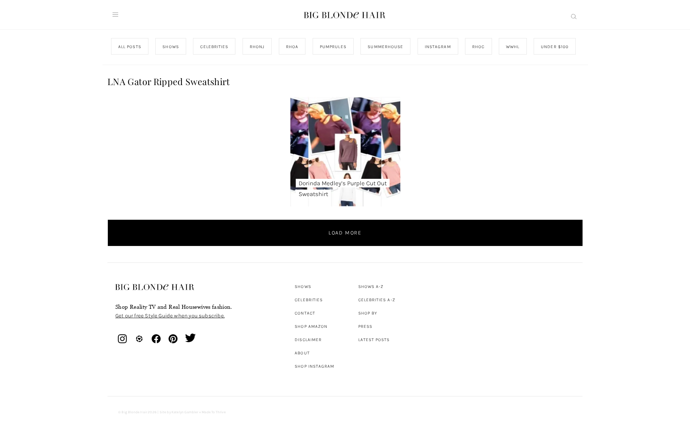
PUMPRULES (332, 46)
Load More (345, 232)
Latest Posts (374, 339)
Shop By (367, 313)
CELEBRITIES (214, 46)
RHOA (292, 46)
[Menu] (115, 14)
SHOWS (170, 46)
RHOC (478, 46)
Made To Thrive (214, 412)
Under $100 (555, 46)
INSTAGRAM (437, 46)
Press (365, 326)
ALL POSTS (129, 46)
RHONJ (256, 46)
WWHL (512, 46)
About (302, 352)
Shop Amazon (311, 326)
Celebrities (309, 299)
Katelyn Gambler (184, 412)
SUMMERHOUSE (385, 46)
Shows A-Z (371, 286)
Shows (303, 286)
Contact (305, 313)
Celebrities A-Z (376, 299)
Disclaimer (308, 339)
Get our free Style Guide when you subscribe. (170, 315)
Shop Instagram (314, 366)
